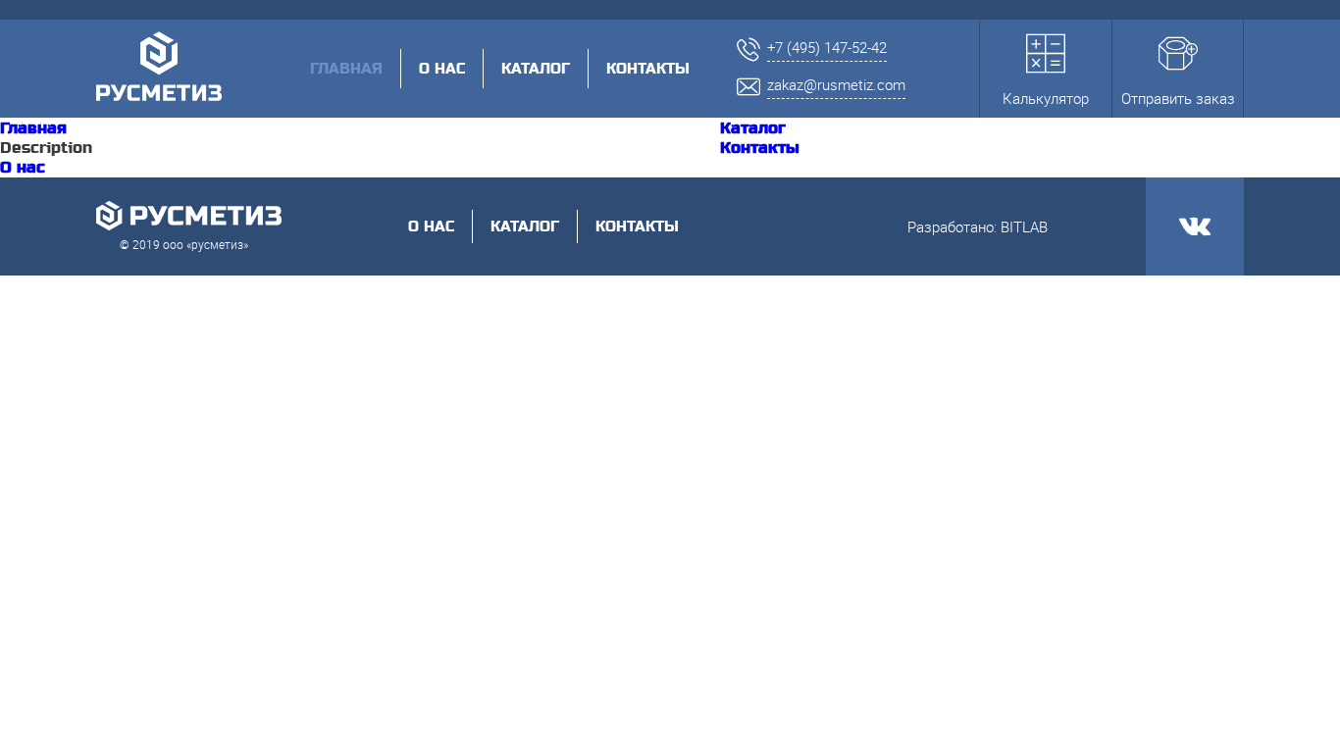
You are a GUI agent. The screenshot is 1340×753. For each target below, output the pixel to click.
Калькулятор (1046, 98)
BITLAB (1024, 226)
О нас (442, 68)
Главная (33, 128)
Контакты (648, 68)
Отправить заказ (1178, 98)
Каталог (535, 68)
